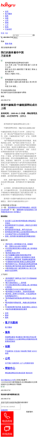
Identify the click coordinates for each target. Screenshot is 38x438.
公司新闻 (26, 363)
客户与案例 (11, 322)
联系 (6, 27)
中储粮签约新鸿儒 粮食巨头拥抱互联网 (20, 262)
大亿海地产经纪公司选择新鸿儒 (17, 234)
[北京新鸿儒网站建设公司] (8, 6)
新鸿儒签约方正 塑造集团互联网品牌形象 (21, 264)
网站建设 (8, 373)
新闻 (6, 22)
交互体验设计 (10, 339)
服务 (6, 16)
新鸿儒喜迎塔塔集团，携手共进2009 (18, 230)
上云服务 (18, 339)
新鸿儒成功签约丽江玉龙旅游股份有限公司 (21, 232)
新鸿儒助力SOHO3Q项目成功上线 (18, 289)
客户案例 (8, 14)
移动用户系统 (26, 351)
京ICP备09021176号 (8, 380)
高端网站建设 (10, 337)
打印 (12, 116)
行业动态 (8, 29)
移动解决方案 (21, 337)
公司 (6, 20)
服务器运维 (33, 339)
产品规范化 (9, 351)
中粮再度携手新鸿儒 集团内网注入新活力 (21, 307)
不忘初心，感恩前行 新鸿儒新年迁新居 (20, 257)
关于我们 (8, 363)
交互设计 (17, 351)
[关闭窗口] (17, 212)
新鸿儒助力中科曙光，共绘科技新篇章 (20, 291)
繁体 (6, 43)
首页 (6, 11)
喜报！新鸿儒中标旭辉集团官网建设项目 (20, 236)
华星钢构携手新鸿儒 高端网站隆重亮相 (20, 259)
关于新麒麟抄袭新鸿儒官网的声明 (18, 255)
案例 (6, 315)
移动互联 (22, 373)
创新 (6, 18)
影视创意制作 (10, 341)
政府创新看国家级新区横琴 (17, 309)
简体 (10, 43)
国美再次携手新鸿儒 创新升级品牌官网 (20, 266)
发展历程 (15, 363)
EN (6, 33)
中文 (2, 33)
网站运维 (25, 339)
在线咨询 (4, 410)
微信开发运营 (31, 337)
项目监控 (29, 373)
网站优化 (15, 373)
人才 (6, 25)
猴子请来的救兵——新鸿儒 (16, 283)
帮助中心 (10, 368)
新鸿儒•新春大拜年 (13, 253)
